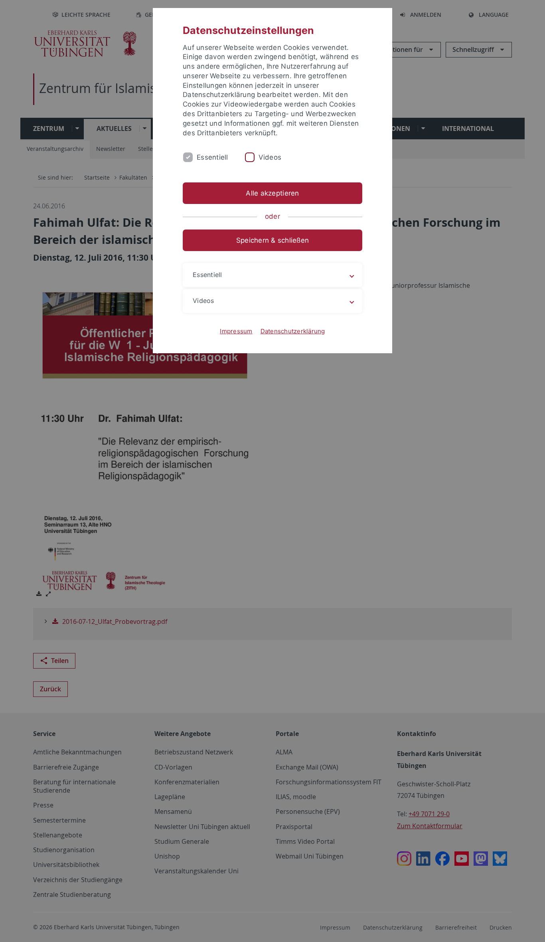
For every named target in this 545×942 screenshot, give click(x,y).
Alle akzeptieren (272, 193)
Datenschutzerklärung (293, 331)
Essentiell (212, 157)
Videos (270, 157)
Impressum (236, 331)
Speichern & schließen (272, 240)
